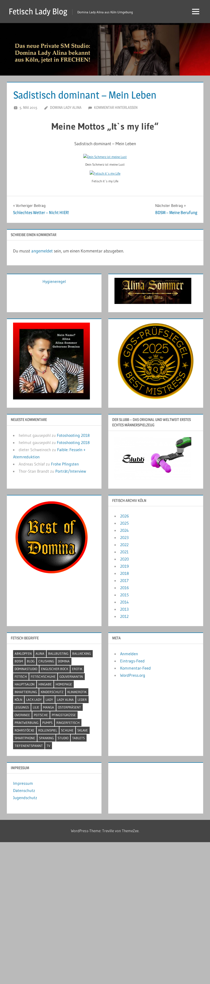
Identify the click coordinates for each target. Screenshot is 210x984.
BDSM (19, 661)
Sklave (82, 730)
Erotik (77, 669)
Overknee (22, 715)
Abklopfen (23, 653)
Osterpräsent (69, 707)
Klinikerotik (77, 692)
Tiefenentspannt (29, 746)
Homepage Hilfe (128, 776)
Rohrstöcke (24, 730)
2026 (124, 516)
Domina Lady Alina (65, 107)
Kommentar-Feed (135, 668)
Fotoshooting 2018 (73, 435)
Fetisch (21, 676)
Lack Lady (34, 699)
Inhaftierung (26, 692)
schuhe (67, 730)
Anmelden (129, 653)
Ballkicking (81, 653)
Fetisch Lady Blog (38, 11)
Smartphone (25, 738)
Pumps (47, 723)
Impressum (23, 783)
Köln (18, 699)
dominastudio (26, 669)
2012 (124, 616)
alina (40, 653)
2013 (124, 609)
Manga (48, 707)
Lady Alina (65, 699)
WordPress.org (132, 675)
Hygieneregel (54, 281)
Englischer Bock (54, 669)
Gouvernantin (71, 676)
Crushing (46, 661)
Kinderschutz (52, 692)
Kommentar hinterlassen (116, 107)
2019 (124, 566)
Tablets (78, 738)
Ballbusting (58, 653)
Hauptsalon (25, 684)
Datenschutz (24, 790)
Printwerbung (26, 723)
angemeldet (42, 250)
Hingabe (45, 684)
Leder (82, 699)
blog (31, 661)
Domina (64, 661)
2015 (124, 594)
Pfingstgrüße (64, 715)
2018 (124, 573)
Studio (63, 738)
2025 (124, 523)
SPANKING (46, 738)
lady (49, 699)
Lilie (36, 707)
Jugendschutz (25, 797)
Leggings (22, 707)
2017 (124, 580)
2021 (124, 551)
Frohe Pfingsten (65, 464)
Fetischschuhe (43, 676)
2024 (124, 530)
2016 (124, 587)
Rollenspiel (47, 730)
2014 (124, 602)
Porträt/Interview (70, 471)
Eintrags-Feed (132, 660)
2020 (124, 559)
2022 (124, 544)
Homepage (64, 684)
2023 (124, 537)
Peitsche (41, 715)
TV (48, 746)
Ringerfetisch (68, 723)
